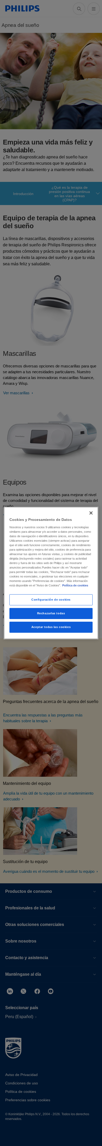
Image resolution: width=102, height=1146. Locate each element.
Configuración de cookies (51, 599)
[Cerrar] (91, 513)
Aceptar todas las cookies (51, 627)
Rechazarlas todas (51, 613)
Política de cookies (75, 585)
